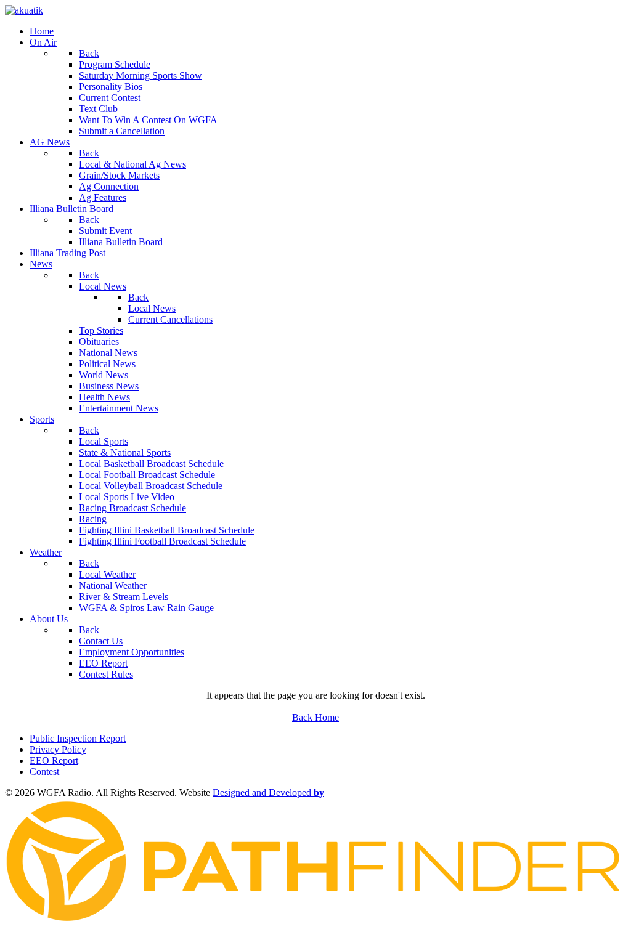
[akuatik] (24, 10)
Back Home (315, 717)
